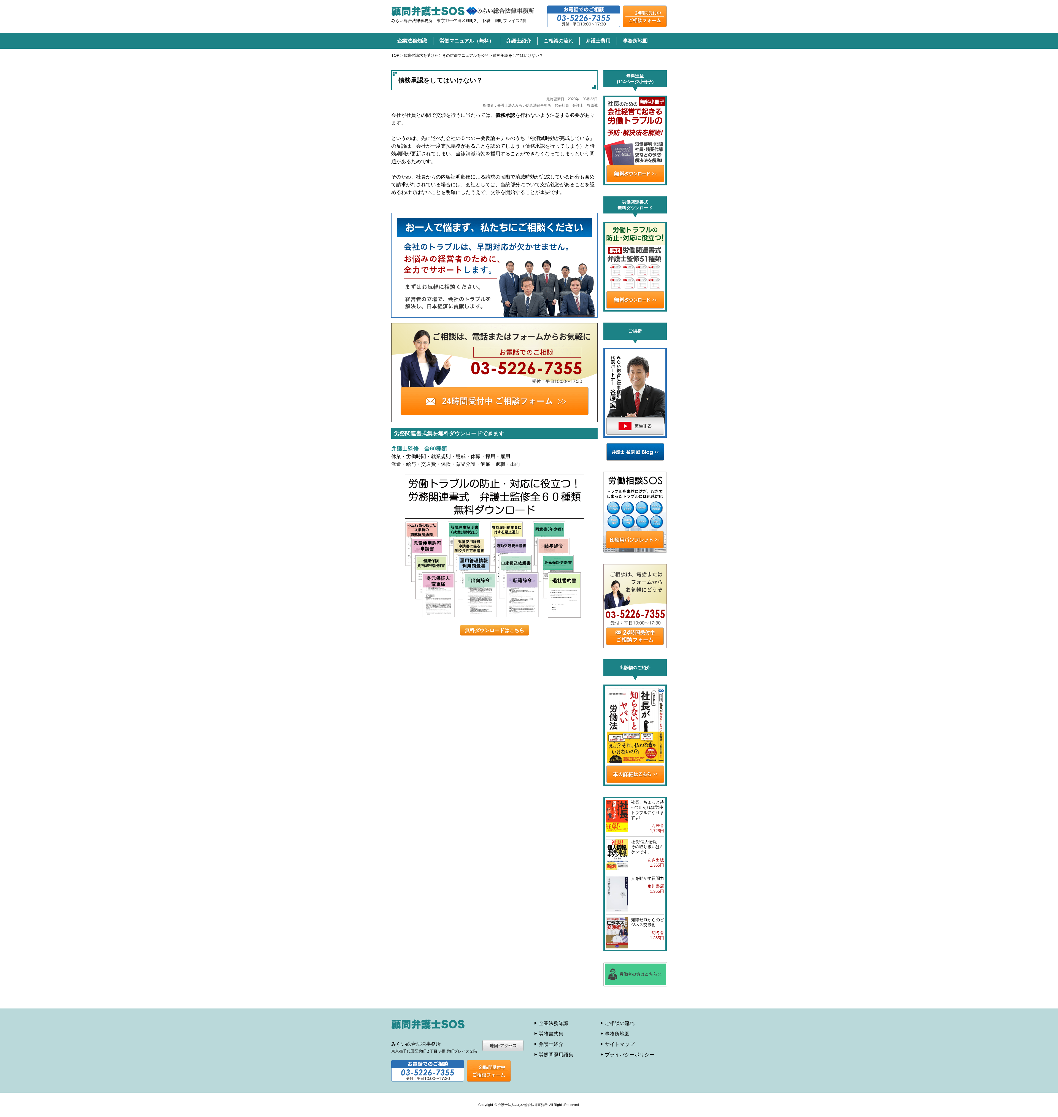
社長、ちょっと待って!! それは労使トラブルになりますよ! (647, 810)
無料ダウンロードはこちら (494, 630)
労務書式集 (551, 1034)
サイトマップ (620, 1044)
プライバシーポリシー (629, 1055)
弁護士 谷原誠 (585, 105)
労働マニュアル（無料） (466, 41)
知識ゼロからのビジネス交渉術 (647, 922)
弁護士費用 (598, 41)
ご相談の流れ (558, 41)
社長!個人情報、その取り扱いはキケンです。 (647, 846)
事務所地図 (635, 41)
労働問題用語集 (556, 1055)
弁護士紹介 (518, 41)
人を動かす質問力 (647, 878)
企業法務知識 (412, 41)
